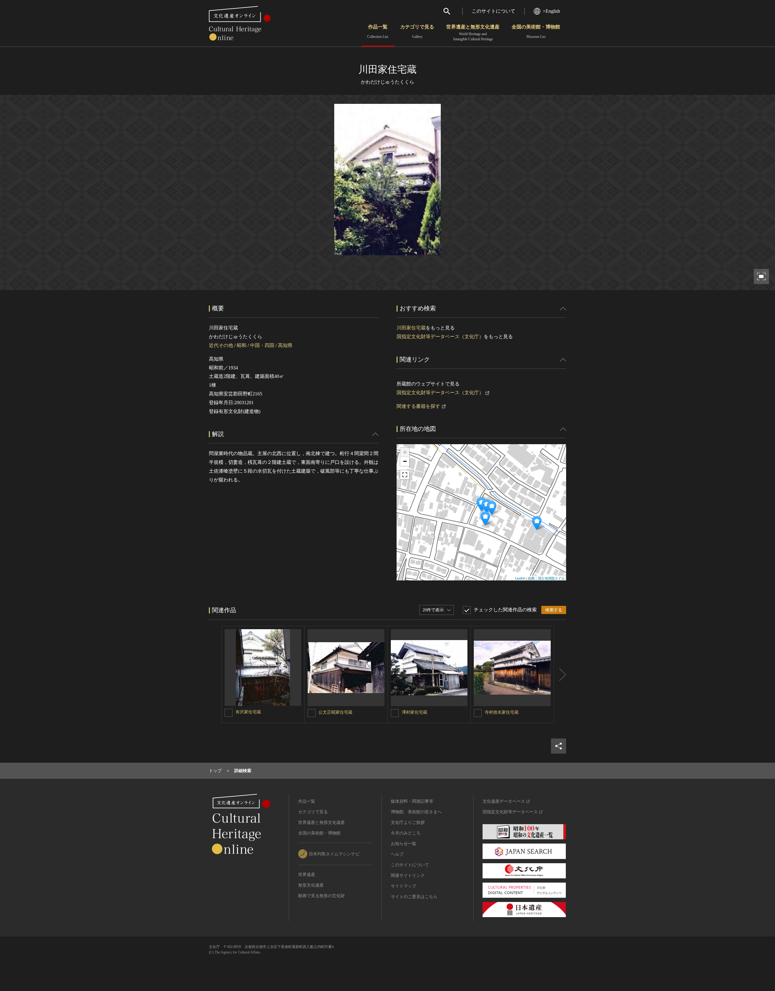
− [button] (405, 461)
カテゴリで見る (417, 31)
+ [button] (405, 452)
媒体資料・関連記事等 (412, 801)
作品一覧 (377, 31)
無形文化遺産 (311, 885)
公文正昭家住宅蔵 (335, 712)
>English (551, 11)
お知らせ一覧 (403, 843)
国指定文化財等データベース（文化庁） (440, 336)
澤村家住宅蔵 (414, 712)
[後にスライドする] (560, 674)
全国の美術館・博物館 (536, 31)
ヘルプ (397, 854)
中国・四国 (262, 345)
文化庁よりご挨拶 (408, 822)
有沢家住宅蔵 (248, 712)
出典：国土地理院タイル (546, 578)
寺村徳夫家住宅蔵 (502, 712)
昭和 (241, 345)
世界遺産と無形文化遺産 (473, 32)
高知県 (285, 345)
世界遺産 (306, 874)
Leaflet (520, 578)
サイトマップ (403, 886)
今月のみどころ (405, 833)
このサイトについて (493, 11)
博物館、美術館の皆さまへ (416, 812)
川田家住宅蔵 (411, 327)
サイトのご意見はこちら (414, 896)
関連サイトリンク (408, 875)
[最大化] (404, 474)
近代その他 (221, 345)
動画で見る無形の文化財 (321, 896)
